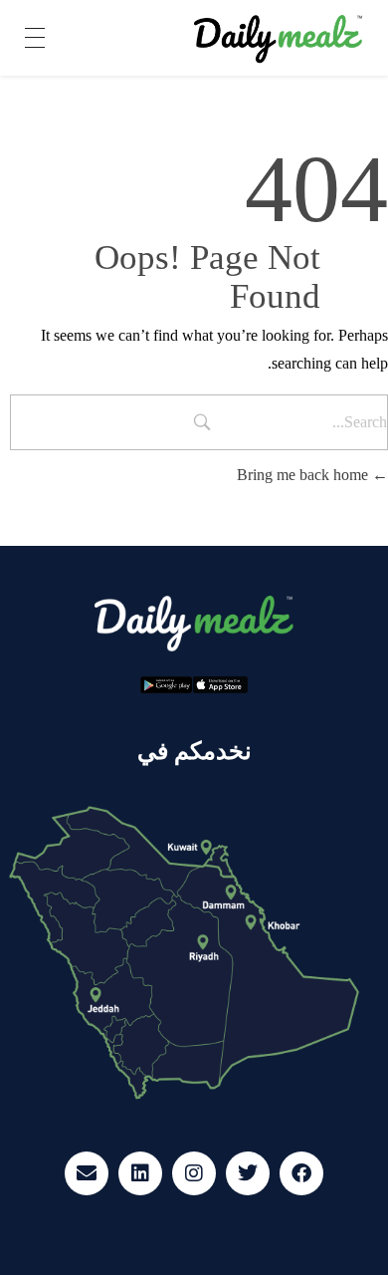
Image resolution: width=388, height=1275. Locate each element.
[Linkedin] (140, 1173)
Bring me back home (304, 474)
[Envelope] (86, 1173)
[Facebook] (301, 1173)
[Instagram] (194, 1173)
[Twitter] (248, 1173)
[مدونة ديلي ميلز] (278, 39)
